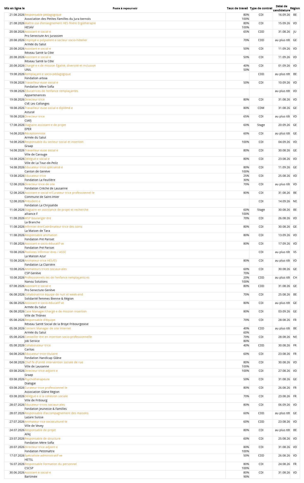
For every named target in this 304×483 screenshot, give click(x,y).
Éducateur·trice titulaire (41, 354)
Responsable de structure (42, 438)
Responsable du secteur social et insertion (54, 142)
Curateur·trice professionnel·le (46, 388)
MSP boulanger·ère (38, 218)
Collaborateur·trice (38, 345)
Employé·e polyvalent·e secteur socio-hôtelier (56, 40)
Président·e (32, 201)
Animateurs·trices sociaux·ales (46, 269)
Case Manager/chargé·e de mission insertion (56, 311)
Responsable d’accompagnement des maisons (57, 413)
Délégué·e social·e (37, 159)
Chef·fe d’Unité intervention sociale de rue (54, 362)
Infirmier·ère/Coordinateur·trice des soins (53, 226)
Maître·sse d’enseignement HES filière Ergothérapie (60, 23)
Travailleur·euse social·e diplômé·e (49, 108)
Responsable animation (41, 235)
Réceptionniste (35, 133)
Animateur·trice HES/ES (41, 260)
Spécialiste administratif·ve (43, 455)
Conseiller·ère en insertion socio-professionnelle (58, 337)
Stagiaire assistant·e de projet (45, 125)
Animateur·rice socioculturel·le (46, 421)
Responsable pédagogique (43, 15)
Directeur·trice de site (40, 184)
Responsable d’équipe (40, 320)
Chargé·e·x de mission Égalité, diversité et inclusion (60, 65)
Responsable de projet (40, 430)
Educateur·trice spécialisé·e (44, 167)
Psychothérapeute (37, 379)
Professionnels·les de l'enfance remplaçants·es (57, 277)
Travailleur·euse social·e (41, 82)
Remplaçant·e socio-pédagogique (48, 74)
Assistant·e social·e (38, 31)
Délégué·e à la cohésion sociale (46, 396)
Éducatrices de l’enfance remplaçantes (51, 91)
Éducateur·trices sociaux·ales (45, 404)
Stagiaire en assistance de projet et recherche (56, 210)
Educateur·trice (35, 176)
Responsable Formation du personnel (51, 464)
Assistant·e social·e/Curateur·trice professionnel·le (60, 193)
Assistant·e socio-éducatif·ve (44, 243)
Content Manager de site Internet (48, 328)
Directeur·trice (35, 99)
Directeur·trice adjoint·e (41, 371)
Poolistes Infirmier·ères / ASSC (45, 252)
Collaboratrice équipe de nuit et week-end (54, 294)
